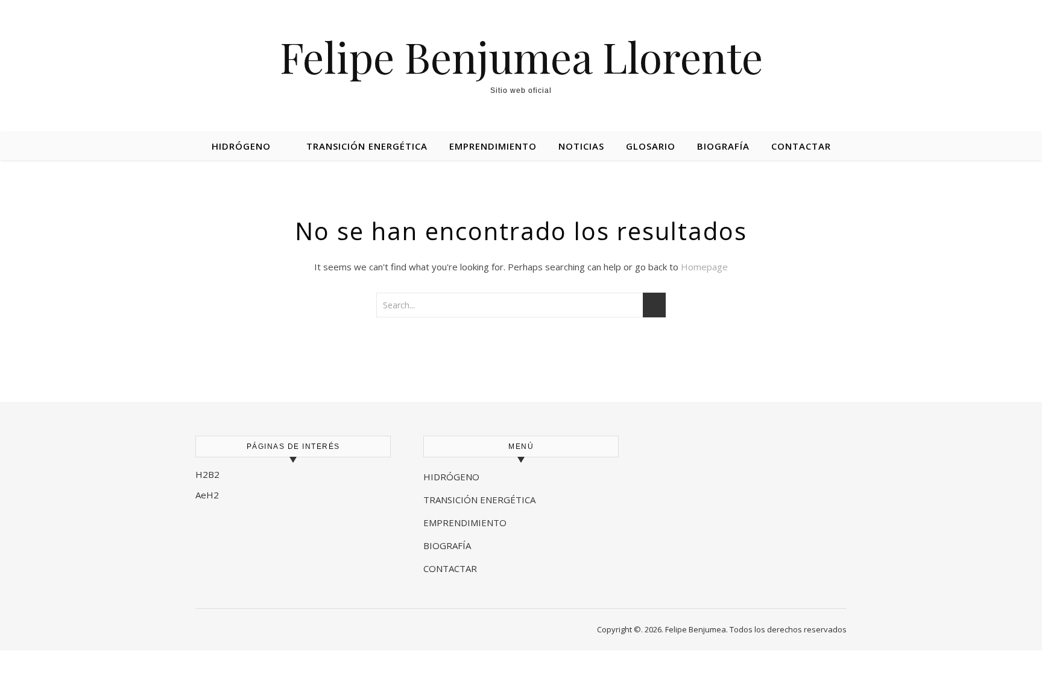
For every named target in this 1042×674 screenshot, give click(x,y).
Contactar (801, 146)
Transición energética (367, 146)
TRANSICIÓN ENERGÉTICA (479, 500)
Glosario (650, 146)
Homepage (704, 267)
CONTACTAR (450, 568)
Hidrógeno (241, 146)
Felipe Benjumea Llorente (521, 56)
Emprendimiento (493, 146)
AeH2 (208, 495)
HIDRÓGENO (451, 477)
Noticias (581, 146)
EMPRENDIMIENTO (465, 523)
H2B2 (207, 474)
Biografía (723, 146)
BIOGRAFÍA (448, 545)
